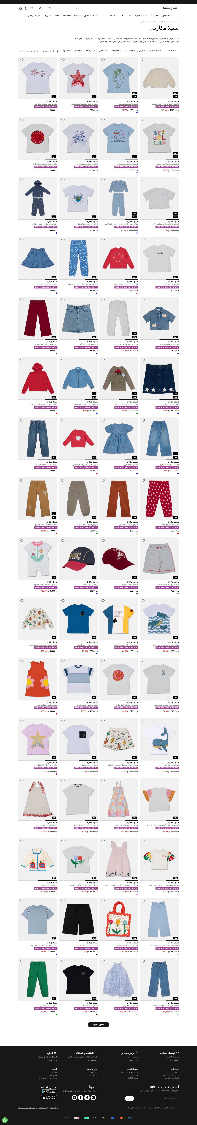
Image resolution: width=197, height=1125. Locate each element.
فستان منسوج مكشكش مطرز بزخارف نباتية (121, 885)
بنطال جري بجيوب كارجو (48, 1005)
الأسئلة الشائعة (133, 1078)
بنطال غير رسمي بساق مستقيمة (166, 1005)
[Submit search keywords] (50, 8)
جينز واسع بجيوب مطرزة (169, 464)
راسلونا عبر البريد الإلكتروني (48, 1078)
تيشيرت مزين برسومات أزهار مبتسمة (84, 885)
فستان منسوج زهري (130, 1005)
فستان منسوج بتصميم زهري (46, 825)
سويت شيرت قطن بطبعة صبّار (126, 404)
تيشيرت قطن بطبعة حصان (127, 164)
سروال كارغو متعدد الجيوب (87, 525)
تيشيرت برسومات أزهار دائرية (127, 705)
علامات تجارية (154, 51)
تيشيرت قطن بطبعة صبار (128, 104)
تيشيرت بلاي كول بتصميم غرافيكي (125, 645)
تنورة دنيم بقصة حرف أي (89, 344)
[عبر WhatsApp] (5, 1120)
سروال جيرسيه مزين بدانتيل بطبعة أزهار (83, 284)
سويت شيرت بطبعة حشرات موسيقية (43, 645)
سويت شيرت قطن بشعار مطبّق (85, 464)
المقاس (102, 51)
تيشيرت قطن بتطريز (171, 284)
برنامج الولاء (93, 1072)
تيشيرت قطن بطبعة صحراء (87, 164)
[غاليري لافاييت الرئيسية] (171, 8)
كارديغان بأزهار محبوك (49, 885)
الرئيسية (168, 22)
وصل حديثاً (129, 51)
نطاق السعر (170, 51)
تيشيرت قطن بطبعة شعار (88, 224)
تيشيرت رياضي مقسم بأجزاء (87, 705)
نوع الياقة (89, 51)
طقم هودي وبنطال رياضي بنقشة (44, 224)
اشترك (129, 1098)
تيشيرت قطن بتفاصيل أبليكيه (168, 164)
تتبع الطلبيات (134, 1075)
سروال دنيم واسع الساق (128, 525)
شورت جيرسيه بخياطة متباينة (168, 585)
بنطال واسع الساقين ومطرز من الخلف (164, 945)
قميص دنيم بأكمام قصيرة (169, 344)
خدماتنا (176, 1072)
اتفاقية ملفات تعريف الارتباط (137, 1108)
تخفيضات (115, 51)
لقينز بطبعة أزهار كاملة (170, 525)
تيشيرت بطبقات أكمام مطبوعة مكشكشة (163, 825)
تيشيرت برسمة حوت (171, 765)
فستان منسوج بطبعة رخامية (127, 825)
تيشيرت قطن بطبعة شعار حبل (45, 104)
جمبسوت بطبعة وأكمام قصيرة (45, 585)
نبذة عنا (54, 1072)
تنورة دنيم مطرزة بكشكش (47, 284)
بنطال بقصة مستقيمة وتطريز (46, 525)
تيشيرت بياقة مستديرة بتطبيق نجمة (84, 104)
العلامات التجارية (157, 22)
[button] (165, 16)
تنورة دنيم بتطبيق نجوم (170, 404)
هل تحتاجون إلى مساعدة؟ (129, 1072)
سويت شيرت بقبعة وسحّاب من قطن (43, 404)
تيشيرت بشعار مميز (90, 1005)
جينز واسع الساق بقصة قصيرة (46, 344)
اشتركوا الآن (93, 1075)
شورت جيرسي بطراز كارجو (88, 945)
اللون (141, 51)
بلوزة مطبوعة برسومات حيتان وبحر (166, 645)
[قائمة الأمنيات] (143, 60)
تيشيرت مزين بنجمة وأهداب (47, 765)
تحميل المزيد (98, 1025)
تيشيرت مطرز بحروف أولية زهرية (166, 705)
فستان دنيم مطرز (131, 464)
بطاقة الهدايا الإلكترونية (171, 1075)
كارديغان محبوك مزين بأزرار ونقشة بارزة (164, 104)
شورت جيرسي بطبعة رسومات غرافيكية (123, 765)
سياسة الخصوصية (155, 1108)
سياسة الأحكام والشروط (171, 1108)
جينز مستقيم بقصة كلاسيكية (46, 464)
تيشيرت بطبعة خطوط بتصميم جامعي (43, 945)
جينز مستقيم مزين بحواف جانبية (126, 344)
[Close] (2, 2)
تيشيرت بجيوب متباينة (90, 765)
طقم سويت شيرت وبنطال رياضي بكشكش (121, 224)
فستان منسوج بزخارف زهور (47, 705)
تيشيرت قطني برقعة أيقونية (87, 645)
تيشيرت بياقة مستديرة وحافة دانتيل (165, 224)
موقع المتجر (53, 1075)
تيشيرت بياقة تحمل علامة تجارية (86, 825)
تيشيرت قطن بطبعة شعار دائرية (45, 164)
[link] (141, 16)
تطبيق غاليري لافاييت (172, 1078)
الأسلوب (65, 51)
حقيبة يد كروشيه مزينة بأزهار (127, 945)
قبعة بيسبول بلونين (90, 585)
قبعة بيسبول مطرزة (130, 585)
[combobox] (64, 8)
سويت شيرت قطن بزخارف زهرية (125, 284)
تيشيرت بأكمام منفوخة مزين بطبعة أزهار (164, 885)
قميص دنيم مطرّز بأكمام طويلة (86, 404)
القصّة (77, 51)
